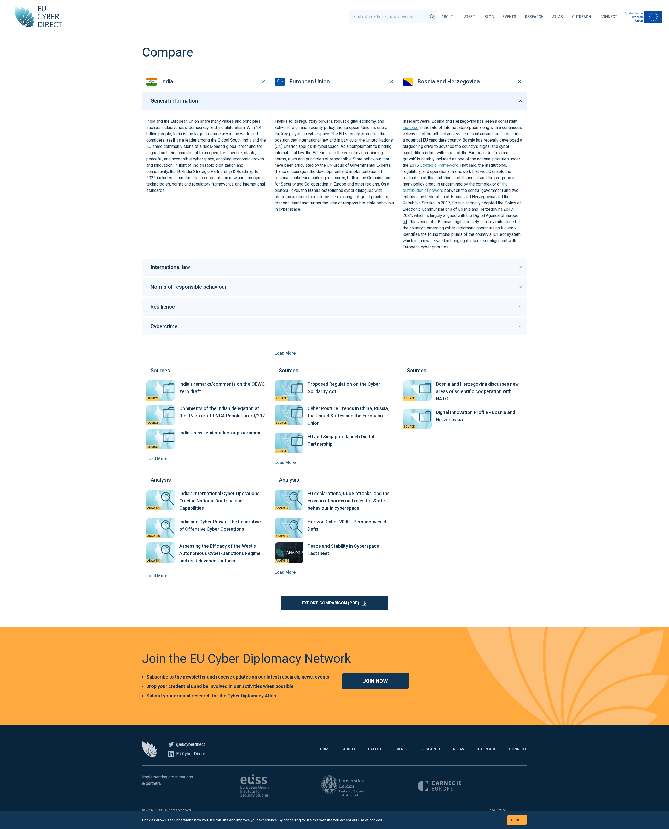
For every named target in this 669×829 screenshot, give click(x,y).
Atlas (557, 17)
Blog (489, 17)
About (447, 17)
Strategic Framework (439, 165)
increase (410, 127)
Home (325, 749)
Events (509, 17)
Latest (468, 17)
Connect (608, 17)
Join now (375, 681)
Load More (285, 353)
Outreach (581, 17)
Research (534, 17)
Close (517, 820)
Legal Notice (497, 810)
